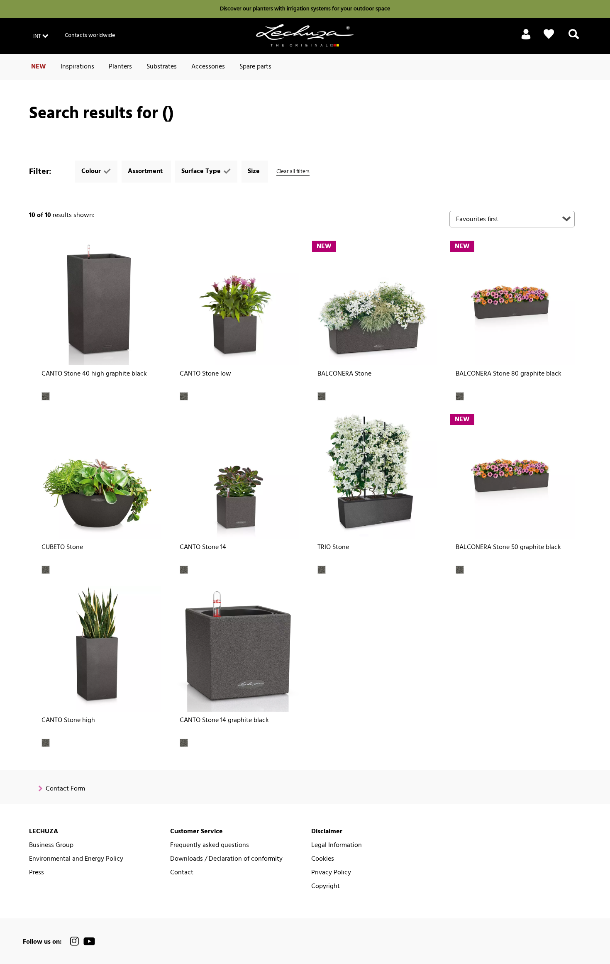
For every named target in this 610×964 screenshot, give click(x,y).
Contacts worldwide (90, 35)
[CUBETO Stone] (98, 476)
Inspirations (77, 66)
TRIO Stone (333, 547)
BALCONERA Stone (344, 374)
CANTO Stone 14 (203, 547)
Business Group (51, 845)
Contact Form (65, 789)
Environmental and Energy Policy (76, 859)
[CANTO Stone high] (98, 649)
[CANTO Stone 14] (236, 476)
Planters (120, 66)
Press (36, 873)
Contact (181, 873)
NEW (38, 66)
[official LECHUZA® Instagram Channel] (74, 941)
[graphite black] (45, 396)
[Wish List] (548, 34)
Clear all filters (293, 171)
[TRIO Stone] (374, 476)
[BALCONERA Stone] (374, 303)
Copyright (325, 886)
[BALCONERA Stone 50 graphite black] (512, 476)
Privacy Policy (331, 873)
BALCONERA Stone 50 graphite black (508, 547)
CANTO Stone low (205, 374)
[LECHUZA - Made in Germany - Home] (305, 35)
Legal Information (336, 845)
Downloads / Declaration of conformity (226, 859)
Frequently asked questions (209, 845)
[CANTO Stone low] (236, 303)
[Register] (526, 39)
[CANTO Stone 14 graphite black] (236, 649)
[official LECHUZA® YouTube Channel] (89, 941)
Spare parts (255, 66)
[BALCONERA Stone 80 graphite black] (512, 303)
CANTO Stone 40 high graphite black (94, 374)
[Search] (573, 39)
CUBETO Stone (62, 547)
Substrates (161, 66)
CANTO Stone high (68, 720)
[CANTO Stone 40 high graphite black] (98, 303)
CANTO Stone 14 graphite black (224, 720)
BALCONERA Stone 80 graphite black (508, 374)
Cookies (322, 859)
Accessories (208, 66)
